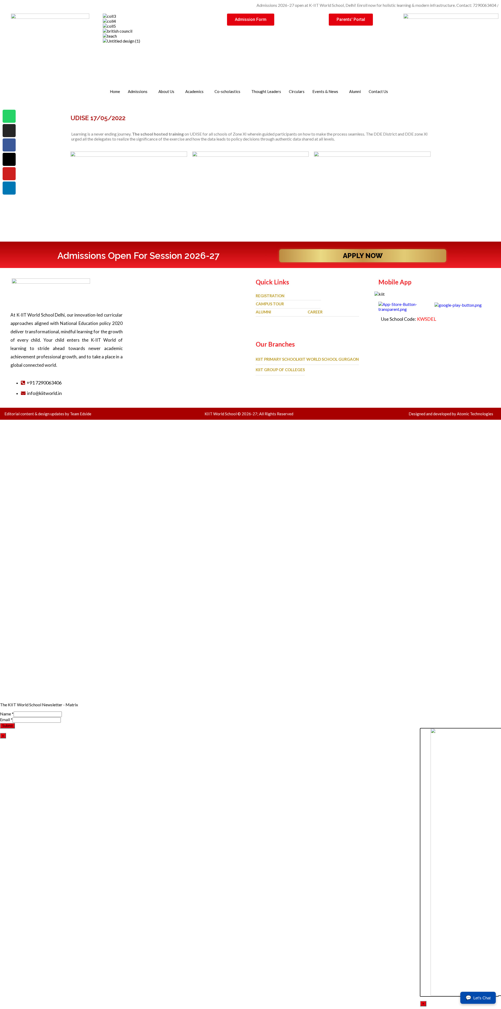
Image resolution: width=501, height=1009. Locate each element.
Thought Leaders (266, 91)
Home (115, 91)
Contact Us (378, 91)
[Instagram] (9, 130)
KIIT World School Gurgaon (328, 359)
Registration (270, 295)
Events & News (325, 91)
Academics (194, 91)
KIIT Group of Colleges (280, 369)
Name (7, 713)
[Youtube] (9, 173)
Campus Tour (270, 303)
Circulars (297, 91)
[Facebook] (9, 144)
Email (6, 719)
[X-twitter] (9, 159)
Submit (7, 726)
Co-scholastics (227, 91)
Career (315, 312)
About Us (166, 91)
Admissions (137, 91)
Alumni (355, 91)
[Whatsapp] (9, 116)
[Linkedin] (9, 188)
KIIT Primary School (277, 359)
